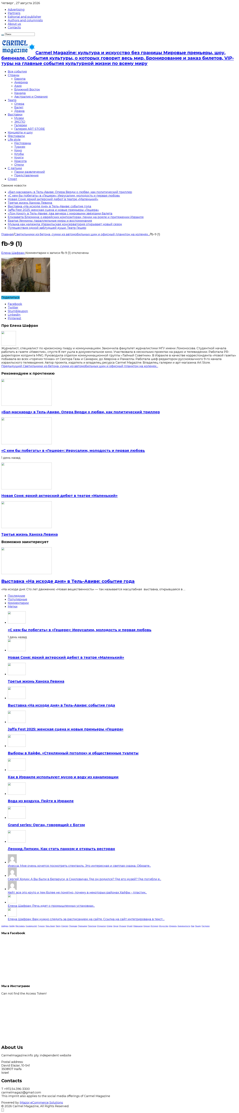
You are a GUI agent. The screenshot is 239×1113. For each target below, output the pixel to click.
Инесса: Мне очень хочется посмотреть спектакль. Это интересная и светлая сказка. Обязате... (79, 866)
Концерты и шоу (20, 132)
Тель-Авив (50, 926)
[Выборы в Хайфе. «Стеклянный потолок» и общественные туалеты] (17, 746)
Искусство (163, 926)
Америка (21, 82)
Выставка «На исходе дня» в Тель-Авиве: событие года (49, 206)
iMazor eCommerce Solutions (41, 1102)
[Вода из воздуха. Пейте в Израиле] (17, 793)
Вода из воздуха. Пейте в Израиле (41, 801)
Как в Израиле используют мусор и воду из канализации (63, 777)
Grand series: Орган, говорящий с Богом (46, 825)
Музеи (19, 118)
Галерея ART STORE (29, 129)
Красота (20, 161)
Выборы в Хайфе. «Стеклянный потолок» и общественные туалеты (73, 753)
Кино (18, 150)
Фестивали (16, 136)
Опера (19, 104)
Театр (12, 100)
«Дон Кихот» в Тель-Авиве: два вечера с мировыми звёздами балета (60, 213)
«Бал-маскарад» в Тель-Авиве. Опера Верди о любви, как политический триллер (70, 192)
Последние (16, 596)
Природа (73, 926)
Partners (14, 13)
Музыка (122, 926)
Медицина (138, 926)
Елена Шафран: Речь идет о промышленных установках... (51, 906)
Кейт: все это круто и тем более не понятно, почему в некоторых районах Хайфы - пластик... (77, 892)
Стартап (64, 926)
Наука (115, 926)
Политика (92, 926)
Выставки (15, 114)
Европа (20, 79)
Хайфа (12, 926)
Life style (14, 139)
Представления (26, 175)
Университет (31, 926)
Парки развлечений (29, 172)
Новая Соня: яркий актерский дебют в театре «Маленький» (53, 199)
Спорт (12, 179)
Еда (192, 926)
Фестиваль (20, 926)
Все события (17, 71)
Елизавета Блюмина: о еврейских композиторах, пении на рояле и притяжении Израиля (76, 217)
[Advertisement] (98, 1018)
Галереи (20, 125)
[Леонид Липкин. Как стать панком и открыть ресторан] (17, 841)
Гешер (198, 926)
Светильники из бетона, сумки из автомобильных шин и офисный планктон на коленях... (82, 234)
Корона (146, 926)
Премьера (82, 926)
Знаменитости (184, 926)
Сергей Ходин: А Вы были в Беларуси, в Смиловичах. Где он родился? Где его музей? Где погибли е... (84, 879)
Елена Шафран (13, 253)
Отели (19, 164)
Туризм (19, 147)
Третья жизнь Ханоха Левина (30, 203)
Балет (18, 107)
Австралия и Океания (31, 96)
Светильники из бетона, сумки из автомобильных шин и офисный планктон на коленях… (79, 366)
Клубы (19, 154)
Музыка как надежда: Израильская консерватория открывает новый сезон (65, 224)
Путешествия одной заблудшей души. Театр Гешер (47, 228)
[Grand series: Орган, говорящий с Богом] (17, 817)
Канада (20, 93)
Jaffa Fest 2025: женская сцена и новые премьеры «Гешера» (53, 210)
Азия (18, 86)
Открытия (101, 926)
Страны (13, 75)
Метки (12, 606)
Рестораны (22, 143)
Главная (7, 234)
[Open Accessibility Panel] (2, 1110)
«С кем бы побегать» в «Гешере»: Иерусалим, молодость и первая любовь (64, 195)
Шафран (4, 926)
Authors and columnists (25, 20)
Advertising (16, 9)
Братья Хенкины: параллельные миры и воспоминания (50, 220)
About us (14, 24)
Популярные (17, 599)
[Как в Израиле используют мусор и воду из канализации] (17, 770)
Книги (19, 157)
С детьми (15, 168)
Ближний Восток (27, 89)
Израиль (173, 926)
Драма (19, 111)
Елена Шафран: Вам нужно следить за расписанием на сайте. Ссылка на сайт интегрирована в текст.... (86, 919)
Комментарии (18, 603)
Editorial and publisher (24, 17)
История (154, 926)
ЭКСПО (19, 122)
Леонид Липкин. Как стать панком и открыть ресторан (61, 849)
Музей (130, 926)
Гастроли (206, 926)
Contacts (14, 27)
